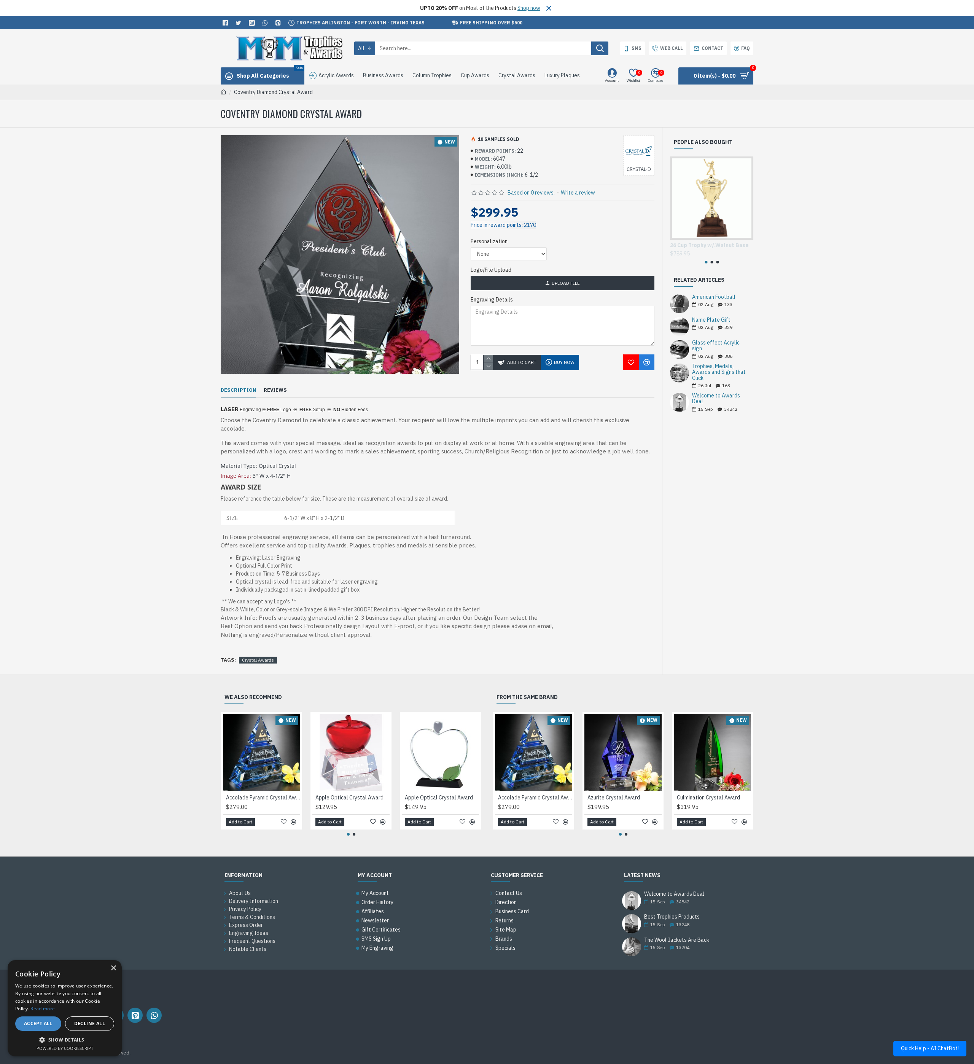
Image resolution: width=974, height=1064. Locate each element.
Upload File (566, 283)
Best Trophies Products (672, 917)
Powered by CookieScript (65, 1048)
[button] (706, 262)
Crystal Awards (258, 660)
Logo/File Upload (491, 269)
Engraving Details (492, 299)
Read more (42, 1008)
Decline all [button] (89, 1023)
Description (238, 390)
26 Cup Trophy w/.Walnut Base (709, 245)
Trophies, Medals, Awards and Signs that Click (719, 372)
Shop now (528, 8)
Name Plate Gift (711, 320)
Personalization (489, 241)
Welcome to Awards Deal (716, 399)
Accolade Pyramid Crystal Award (263, 797)
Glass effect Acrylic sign (716, 346)
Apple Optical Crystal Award (349, 797)
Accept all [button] (38, 1023)
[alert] (65, 1008)
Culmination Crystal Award (708, 797)
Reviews (275, 390)
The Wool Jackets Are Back (676, 940)
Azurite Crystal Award (613, 797)
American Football (713, 297)
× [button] (113, 968)
